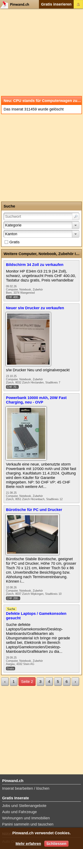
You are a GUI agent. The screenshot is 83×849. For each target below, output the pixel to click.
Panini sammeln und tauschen (27, 824)
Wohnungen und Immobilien (26, 818)
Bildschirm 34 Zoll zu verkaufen (34, 265)
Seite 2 (27, 681)
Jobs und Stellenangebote (24, 806)
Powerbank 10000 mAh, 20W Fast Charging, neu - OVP (36, 400)
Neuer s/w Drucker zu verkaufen (35, 308)
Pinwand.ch (16, 4)
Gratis (14, 242)
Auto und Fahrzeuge (19, 812)
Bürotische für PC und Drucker (34, 510)
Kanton (11, 234)
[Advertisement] (41, 52)
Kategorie (13, 225)
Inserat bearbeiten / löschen (25, 788)
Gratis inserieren (56, 4)
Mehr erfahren (28, 844)
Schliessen (56, 844)
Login (78, 4)
